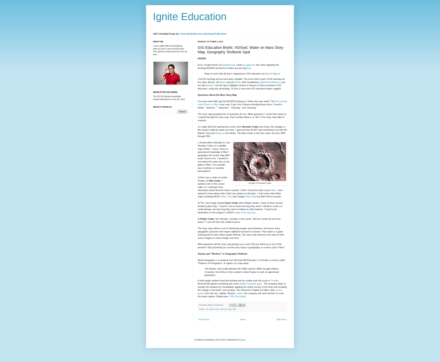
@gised (276, 73)
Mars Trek (227, 196)
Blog (190, 34)
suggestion (249, 65)
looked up (220, 133)
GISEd (236, 82)
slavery (224, 309)
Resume (198, 34)
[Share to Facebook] (240, 305)
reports (240, 293)
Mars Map (251, 196)
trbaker (221, 82)
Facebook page (254, 283)
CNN (231, 296)
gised (248, 68)
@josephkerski (226, 65)
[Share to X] (237, 305)
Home (183, 34)
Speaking (208, 34)
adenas (208, 85)
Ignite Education (190, 16)
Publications (220, 34)
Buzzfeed (240, 296)
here (274, 190)
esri (207, 309)
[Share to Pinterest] (244, 305)
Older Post (281, 319)
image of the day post (245, 212)
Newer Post (204, 319)
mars (217, 309)
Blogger (241, 340)
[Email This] (231, 305)
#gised (268, 73)
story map (232, 309)
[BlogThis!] (234, 305)
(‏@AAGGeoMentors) (271, 82)
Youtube (275, 280)
